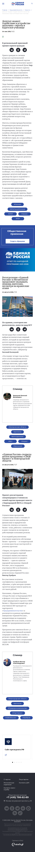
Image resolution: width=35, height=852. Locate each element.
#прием (24, 214)
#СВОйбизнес (10, 718)
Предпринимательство (12, 611)
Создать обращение (17, 241)
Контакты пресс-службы (10, 789)
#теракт (24, 441)
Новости (27, 10)
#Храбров (26, 718)
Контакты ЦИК (24, 783)
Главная (4, 10)
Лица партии (23, 779)
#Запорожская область (17, 427)
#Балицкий (18, 446)
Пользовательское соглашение (17, 828)
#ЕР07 (10, 214)
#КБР (18, 218)
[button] (12, 762)
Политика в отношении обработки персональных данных (17, 832)
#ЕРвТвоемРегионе (17, 209)
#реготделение (17, 436)
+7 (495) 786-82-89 (17, 797)
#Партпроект (17, 713)
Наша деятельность (16, 10)
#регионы (17, 432)
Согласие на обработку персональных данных (17, 834)
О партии (7, 779)
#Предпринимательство (17, 708)
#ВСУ (10, 441)
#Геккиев (17, 204)
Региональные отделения (9, 783)
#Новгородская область (17, 699)
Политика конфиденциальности (17, 829)
